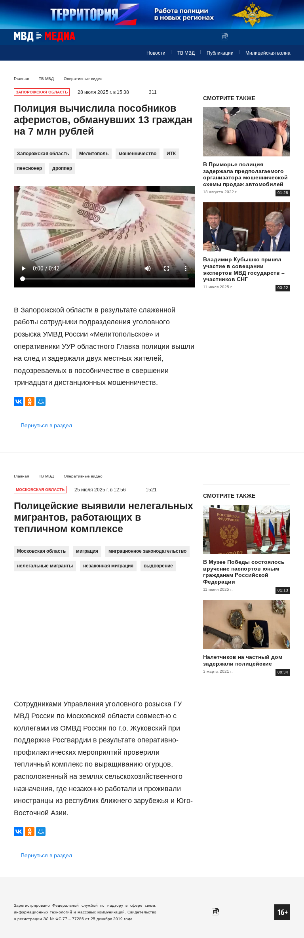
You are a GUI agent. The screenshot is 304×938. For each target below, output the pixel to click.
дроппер (62, 168)
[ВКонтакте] (18, 401)
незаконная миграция (108, 566)
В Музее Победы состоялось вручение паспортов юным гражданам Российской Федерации (244, 572)
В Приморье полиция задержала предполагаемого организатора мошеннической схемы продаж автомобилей (245, 174)
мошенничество (137, 153)
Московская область (41, 551)
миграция (87, 551)
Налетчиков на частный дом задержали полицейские (242, 660)
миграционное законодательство (147, 551)
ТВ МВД (186, 53)
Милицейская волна (268, 53)
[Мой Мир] (41, 401)
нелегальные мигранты (45, 566)
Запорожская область (43, 153)
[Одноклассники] (29, 401)
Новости (155, 53)
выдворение (158, 566)
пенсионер (29, 168)
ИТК (171, 153)
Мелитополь (93, 153)
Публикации (220, 53)
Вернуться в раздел (46, 425)
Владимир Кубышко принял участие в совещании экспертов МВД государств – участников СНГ (244, 269)
